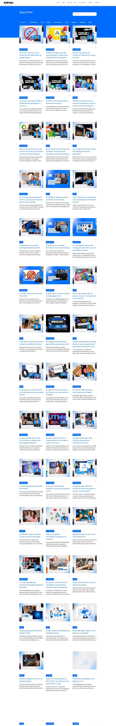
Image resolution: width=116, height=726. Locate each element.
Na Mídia (82, 22)
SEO (42, 22)
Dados (49, 22)
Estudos (74, 22)
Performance (34, 22)
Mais (90, 22)
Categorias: (23, 22)
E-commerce (58, 22)
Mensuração (23, 145)
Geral (66, 22)
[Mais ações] (43, 47)
